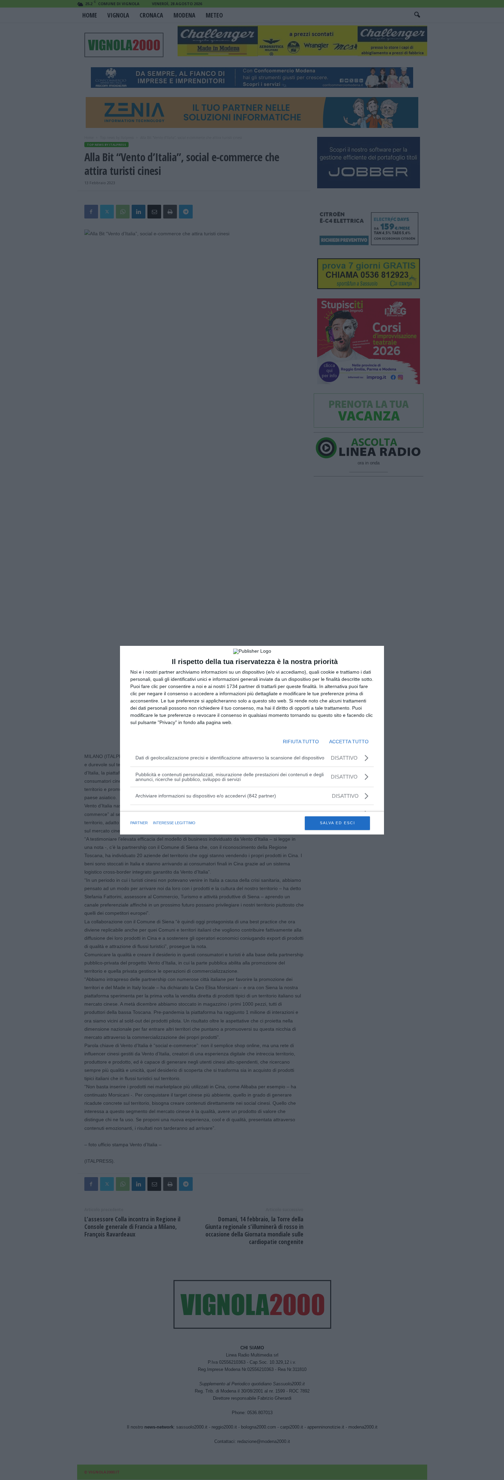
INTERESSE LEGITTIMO (174, 823)
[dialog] (252, 740)
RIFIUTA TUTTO (301, 741)
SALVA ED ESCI (337, 823)
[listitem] (252, 796)
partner (139, 823)
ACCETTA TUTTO (349, 741)
